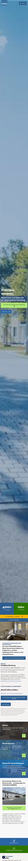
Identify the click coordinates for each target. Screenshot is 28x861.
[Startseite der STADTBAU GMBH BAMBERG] (4, 6)
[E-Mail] (14, 848)
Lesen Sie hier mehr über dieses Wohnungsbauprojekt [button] (14, 808)
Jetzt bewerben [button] (5, 704)
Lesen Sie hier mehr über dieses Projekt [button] (14, 658)
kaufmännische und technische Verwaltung (11, 681)
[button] (14, 305)
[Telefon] (14, 841)
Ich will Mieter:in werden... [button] (13, 616)
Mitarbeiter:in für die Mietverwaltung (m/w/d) (11, 693)
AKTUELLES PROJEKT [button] (14, 620)
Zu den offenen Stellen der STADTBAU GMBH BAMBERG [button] (14, 697)
